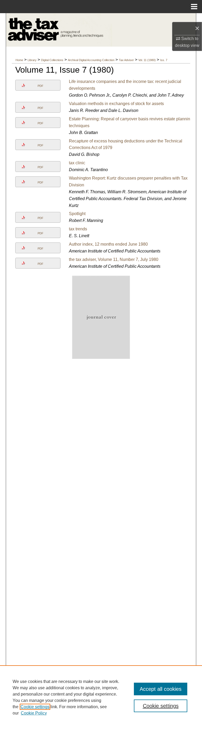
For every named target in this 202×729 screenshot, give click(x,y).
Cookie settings (35, 707)
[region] (101, 697)
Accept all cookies (160, 689)
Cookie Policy (34, 713)
